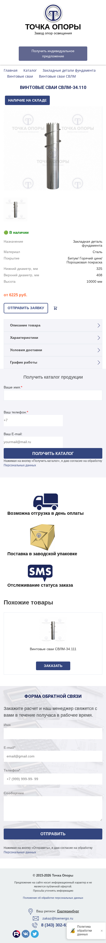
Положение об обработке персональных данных (53, 897)
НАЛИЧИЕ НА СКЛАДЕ (27, 100)
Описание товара (25, 325)
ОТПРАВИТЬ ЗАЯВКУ (26, 308)
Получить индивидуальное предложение (53, 53)
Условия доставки (26, 350)
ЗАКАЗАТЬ (53, 666)
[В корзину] (55, 308)
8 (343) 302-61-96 (57, 925)
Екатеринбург (68, 911)
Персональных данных (20, 465)
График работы (23, 362)
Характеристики (24, 338)
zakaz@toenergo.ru (57, 918)
